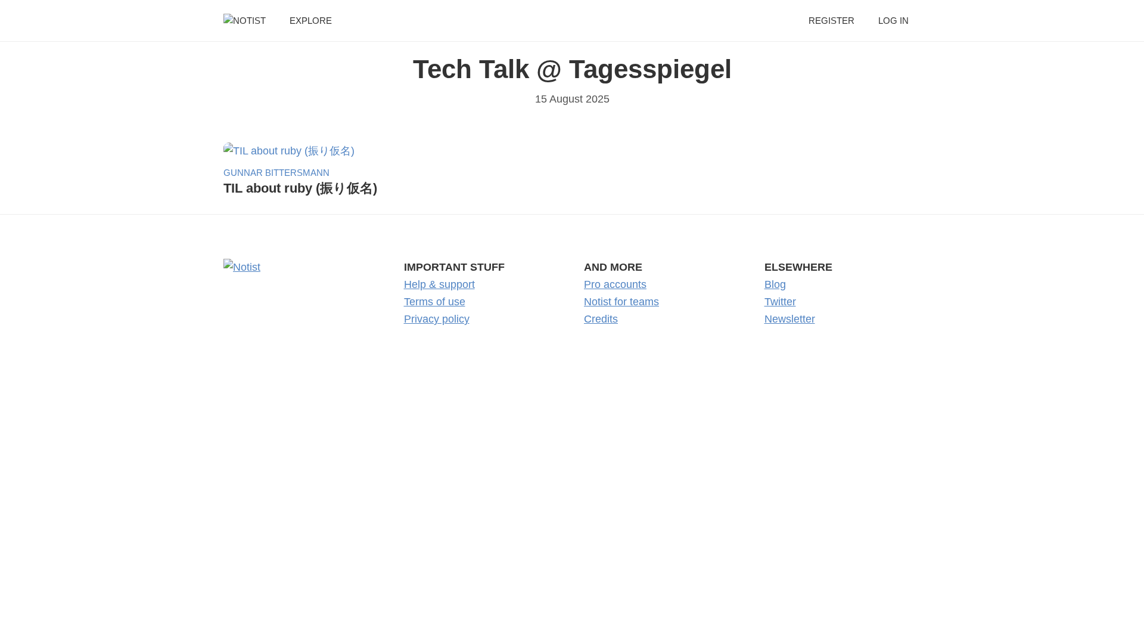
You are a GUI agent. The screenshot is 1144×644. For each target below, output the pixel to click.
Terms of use (434, 302)
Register (831, 21)
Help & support (439, 284)
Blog (775, 284)
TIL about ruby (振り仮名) (300, 188)
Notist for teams (621, 302)
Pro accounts (615, 284)
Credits (601, 319)
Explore (311, 21)
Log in (893, 21)
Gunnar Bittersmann (276, 173)
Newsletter (789, 319)
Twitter (780, 302)
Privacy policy (437, 319)
